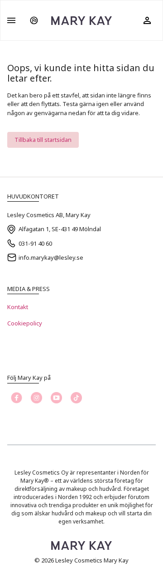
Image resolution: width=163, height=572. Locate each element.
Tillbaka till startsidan (43, 140)
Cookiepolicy (24, 323)
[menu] (11, 20)
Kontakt (17, 307)
